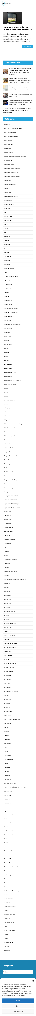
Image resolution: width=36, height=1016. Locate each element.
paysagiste (7, 743)
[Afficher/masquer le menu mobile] (33, 3)
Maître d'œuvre (9, 667)
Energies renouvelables (11, 496)
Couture (6, 396)
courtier (6, 392)
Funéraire (7, 564)
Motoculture (8, 711)
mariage (7, 683)
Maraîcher (7, 679)
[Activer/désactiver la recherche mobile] (29, 3)
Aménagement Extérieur (12, 169)
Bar (5, 232)
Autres (6, 224)
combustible (8, 364)
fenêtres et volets (9, 540)
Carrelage (7, 288)
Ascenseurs (8, 200)
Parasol (6, 735)
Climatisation (8, 344)
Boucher (7, 252)
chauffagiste (8, 328)
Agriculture (7, 149)
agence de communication (13, 129)
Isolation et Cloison (10, 623)
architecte (7, 192)
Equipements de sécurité (12, 508)
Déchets (6, 412)
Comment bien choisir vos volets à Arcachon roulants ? (17, 28)
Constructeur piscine (10, 372)
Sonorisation (8, 871)
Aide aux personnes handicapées (15, 157)
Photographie (8, 759)
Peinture (6, 751)
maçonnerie (8, 655)
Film (5, 548)
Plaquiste (7, 775)
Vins (5, 927)
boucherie (7, 256)
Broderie (7, 264)
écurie (6, 476)
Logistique (7, 651)
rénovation (7, 803)
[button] (33, 981)
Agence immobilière (10, 133)
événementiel (8, 532)
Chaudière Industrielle (11, 312)
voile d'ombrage (9, 931)
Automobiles (8, 220)
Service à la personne (11, 859)
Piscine (6, 763)
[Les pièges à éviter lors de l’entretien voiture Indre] (5, 94)
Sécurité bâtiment (10, 851)
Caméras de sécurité (11, 276)
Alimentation (8, 161)
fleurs (6, 556)
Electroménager (9, 488)
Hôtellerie (7, 583)
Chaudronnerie (9, 316)
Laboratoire (8, 631)
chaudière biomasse (11, 308)
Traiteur (6, 911)
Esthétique (7, 516)
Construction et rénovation (12, 380)
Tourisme (7, 903)
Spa (5, 879)
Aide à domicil (8, 153)
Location (7, 639)
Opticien (7, 731)
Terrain (6, 895)
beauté (6, 240)
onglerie (7, 727)
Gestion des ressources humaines (15, 580)
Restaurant (7, 819)
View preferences (18, 1011)
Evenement (7, 524)
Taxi (5, 887)
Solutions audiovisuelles (11, 867)
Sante (6, 839)
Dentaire (7, 440)
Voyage (6, 947)
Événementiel (8, 528)
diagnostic (7, 452)
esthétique (7, 512)
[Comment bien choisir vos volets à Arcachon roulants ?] (12, 18)
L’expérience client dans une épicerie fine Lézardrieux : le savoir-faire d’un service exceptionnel (20, 80)
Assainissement (9, 204)
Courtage (7, 388)
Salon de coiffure (9, 835)
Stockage (7, 883)
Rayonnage (8, 795)
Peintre (6, 747)
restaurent (7, 823)
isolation (7, 619)
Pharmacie (7, 755)
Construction (8, 376)
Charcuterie (8, 300)
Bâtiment (7, 236)
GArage (6, 568)
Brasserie (7, 260)
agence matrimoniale (11, 137)
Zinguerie (7, 951)
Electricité (7, 484)
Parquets (7, 739)
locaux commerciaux (11, 647)
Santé (6, 843)
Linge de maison (9, 635)
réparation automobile (11, 811)
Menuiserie (7, 699)
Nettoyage (7, 715)
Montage (7, 707)
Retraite (6, 827)
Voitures (6, 935)
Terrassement (8, 899)
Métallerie (7, 703)
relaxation (7, 799)
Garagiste (7, 576)
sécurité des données (11, 855)
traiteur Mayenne (9, 915)
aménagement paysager (12, 177)
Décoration (7, 416)
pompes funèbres (10, 783)
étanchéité (7, 520)
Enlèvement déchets (10, 500)
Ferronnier (7, 544)
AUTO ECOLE (8, 216)
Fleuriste (6, 552)
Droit (5, 468)
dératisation (8, 444)
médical (6, 695)
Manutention (8, 675)
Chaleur (6, 296)
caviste (6, 292)
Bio (5, 248)
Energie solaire (9, 492)
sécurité (6, 847)
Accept (18, 1000)
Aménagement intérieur (12, 173)
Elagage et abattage (10, 480)
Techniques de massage (12, 891)
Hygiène (6, 587)
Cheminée (7, 336)
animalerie (7, 180)
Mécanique (7, 687)
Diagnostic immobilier (11, 456)
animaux (7, 188)
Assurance (7, 208)
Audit (5, 212)
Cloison (6, 348)
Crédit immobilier (9, 400)
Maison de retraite (10, 663)
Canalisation (8, 284)
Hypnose (7, 591)
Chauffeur (7, 332)
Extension (7, 536)
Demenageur (8, 432)
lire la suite (27, 46)
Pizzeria (6, 771)
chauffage (7, 320)
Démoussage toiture (10, 436)
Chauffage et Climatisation (12, 324)
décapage (7, 408)
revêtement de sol (10, 831)
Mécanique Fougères (11, 691)
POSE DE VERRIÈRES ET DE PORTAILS (15, 787)
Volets (6, 939)
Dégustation (8, 420)
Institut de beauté (9, 611)
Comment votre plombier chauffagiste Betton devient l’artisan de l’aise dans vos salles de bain (20, 88)
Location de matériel (10, 643)
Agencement (8, 145)
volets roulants (8, 943)
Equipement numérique (11, 504)
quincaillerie (8, 791)
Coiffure (6, 360)
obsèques (7, 723)
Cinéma (6, 340)
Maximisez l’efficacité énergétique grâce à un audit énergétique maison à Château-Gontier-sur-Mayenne (20, 71)
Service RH (7, 863)
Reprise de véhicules (11, 815)
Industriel (7, 607)
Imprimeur (7, 603)
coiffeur (6, 356)
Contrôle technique (10, 384)
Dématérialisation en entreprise (14, 424)
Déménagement (9, 428)
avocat (6, 228)
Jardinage (7, 627)
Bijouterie (7, 244)
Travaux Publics (9, 923)
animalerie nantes (10, 184)
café (5, 272)
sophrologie (8, 875)
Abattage (7, 125)
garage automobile (10, 572)
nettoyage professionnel (12, 719)
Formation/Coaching (10, 560)
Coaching (7, 352)
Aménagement (9, 165)
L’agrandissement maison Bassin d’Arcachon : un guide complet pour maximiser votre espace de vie (18, 110)
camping (7, 280)
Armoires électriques (11, 196)
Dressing (7, 464)
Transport (7, 919)
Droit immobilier (9, 472)
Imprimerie (7, 599)
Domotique (7, 460)
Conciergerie (8, 368)
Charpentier (8, 304)
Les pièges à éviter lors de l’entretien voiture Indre (21, 95)
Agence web (8, 141)
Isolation (7, 615)
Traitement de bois (10, 907)
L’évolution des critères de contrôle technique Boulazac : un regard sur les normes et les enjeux (20, 102)
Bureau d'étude (9, 268)
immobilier (7, 595)
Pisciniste (7, 767)
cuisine (6, 404)
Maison (6, 659)
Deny (18, 1006)
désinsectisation (9, 448)
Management (8, 671)
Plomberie (7, 779)
